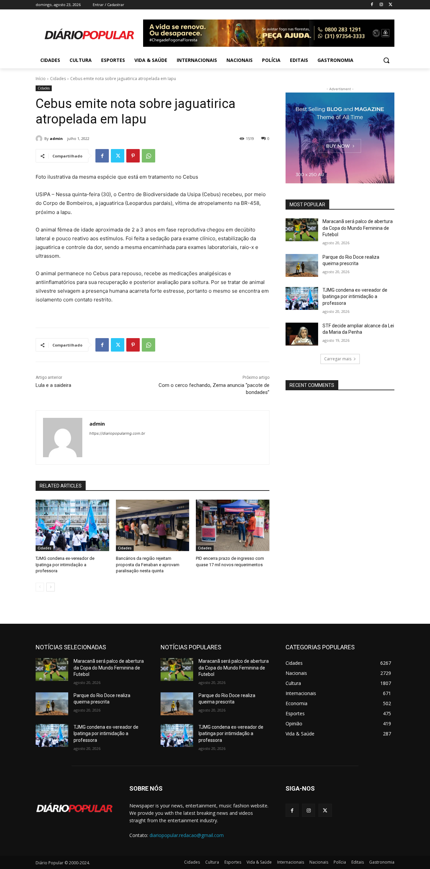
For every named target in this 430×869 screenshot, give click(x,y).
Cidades (58, 78)
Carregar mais (337, 359)
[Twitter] (390, 5)
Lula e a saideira (53, 385)
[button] (386, 60)
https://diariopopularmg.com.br (117, 433)
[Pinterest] (133, 155)
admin (56, 138)
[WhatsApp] (148, 155)
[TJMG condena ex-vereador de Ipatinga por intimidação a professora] (72, 525)
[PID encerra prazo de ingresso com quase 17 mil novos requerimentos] (232, 525)
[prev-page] (40, 587)
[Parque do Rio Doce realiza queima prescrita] (302, 265)
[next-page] (50, 587)
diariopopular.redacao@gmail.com (186, 835)
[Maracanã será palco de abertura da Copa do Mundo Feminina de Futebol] (302, 229)
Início (41, 78)
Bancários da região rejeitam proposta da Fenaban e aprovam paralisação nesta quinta (147, 564)
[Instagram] (381, 5)
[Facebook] (372, 5)
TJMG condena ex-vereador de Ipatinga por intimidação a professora (65, 564)
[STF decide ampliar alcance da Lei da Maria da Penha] (302, 334)
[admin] (40, 138)
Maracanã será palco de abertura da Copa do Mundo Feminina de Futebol (357, 228)
